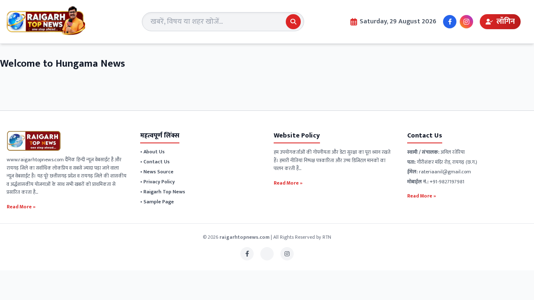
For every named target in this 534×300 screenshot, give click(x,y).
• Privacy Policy (157, 182)
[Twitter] (267, 253)
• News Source (157, 172)
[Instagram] (466, 21)
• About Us (152, 152)
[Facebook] (449, 21)
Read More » (21, 206)
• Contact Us (155, 162)
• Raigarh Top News (162, 192)
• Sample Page (157, 202)
